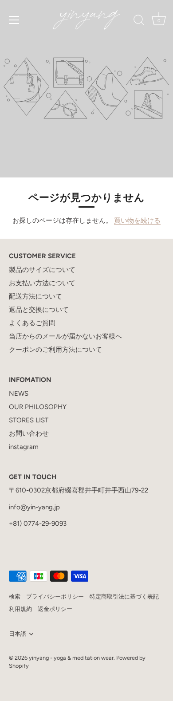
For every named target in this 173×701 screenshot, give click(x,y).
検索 (14, 596)
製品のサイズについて (42, 270)
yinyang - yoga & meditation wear (71, 657)
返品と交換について (39, 310)
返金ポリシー (55, 609)
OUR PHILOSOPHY (38, 407)
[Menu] (14, 20)
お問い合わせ (29, 433)
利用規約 (20, 609)
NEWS (18, 394)
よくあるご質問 (32, 323)
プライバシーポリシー (55, 596)
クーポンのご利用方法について (55, 350)
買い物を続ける (137, 220)
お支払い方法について (42, 283)
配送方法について (35, 296)
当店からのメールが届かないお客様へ (65, 336)
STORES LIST (28, 420)
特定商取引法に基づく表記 (124, 596)
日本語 (17, 633)
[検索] (139, 21)
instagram (24, 447)
